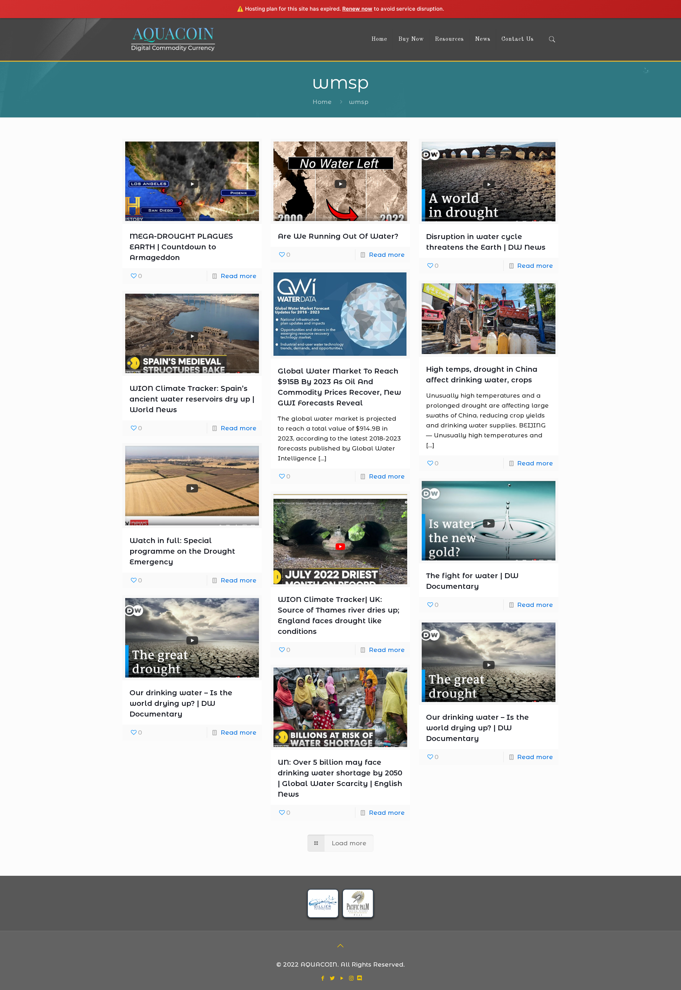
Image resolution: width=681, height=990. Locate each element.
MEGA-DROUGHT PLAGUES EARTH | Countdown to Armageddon (181, 247)
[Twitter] (332, 978)
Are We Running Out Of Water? (338, 236)
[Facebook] (322, 978)
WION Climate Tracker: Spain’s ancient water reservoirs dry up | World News (191, 399)
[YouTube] (341, 978)
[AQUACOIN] (173, 39)
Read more (238, 276)
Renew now (357, 8)
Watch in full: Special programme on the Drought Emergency (182, 551)
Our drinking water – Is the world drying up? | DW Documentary (180, 703)
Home (322, 101)
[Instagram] (351, 978)
